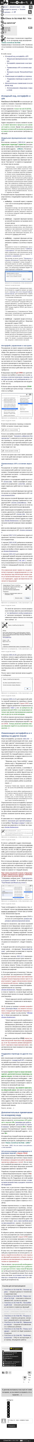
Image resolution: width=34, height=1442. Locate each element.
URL (25, 1377)
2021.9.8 (12, 554)
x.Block (20, 149)
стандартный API (18, 1060)
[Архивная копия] (12, 1358)
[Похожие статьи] (12, 1365)
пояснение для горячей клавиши (19, 821)
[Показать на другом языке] (17, 833)
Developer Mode (11, 1008)
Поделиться (29, 1372)
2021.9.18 (12, 655)
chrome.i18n (20, 514)
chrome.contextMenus (18, 502)
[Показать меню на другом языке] (19, 276)
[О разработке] (12, 1354)
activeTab (21, 484)
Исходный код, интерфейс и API (16, 56)
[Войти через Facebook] (8, 1408)
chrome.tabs (8, 481)
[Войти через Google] (8, 1413)
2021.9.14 (21, 142)
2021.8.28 (12, 542)
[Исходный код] (12, 1360)
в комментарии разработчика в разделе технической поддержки (17, 1182)
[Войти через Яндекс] (8, 1411)
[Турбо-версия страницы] (15, 12)
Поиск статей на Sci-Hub (11, 42)
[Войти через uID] (8, 1402)
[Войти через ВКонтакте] (8, 1405)
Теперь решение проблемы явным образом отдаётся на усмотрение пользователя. (16, 726)
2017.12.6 (12, 535)
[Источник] (12, 1356)
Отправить (11, 1426)
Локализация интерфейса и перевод (18, 76)
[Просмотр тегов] (12, 1364)
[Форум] (12, 1362)
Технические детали (11, 1352)
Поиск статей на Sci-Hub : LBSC (18, 1143)
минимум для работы (23, 1122)
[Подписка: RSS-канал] (30, 12)
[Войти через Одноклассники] (8, 1416)
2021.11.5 (12, 699)
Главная (5, 7)
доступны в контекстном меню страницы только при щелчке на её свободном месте (17, 377)
